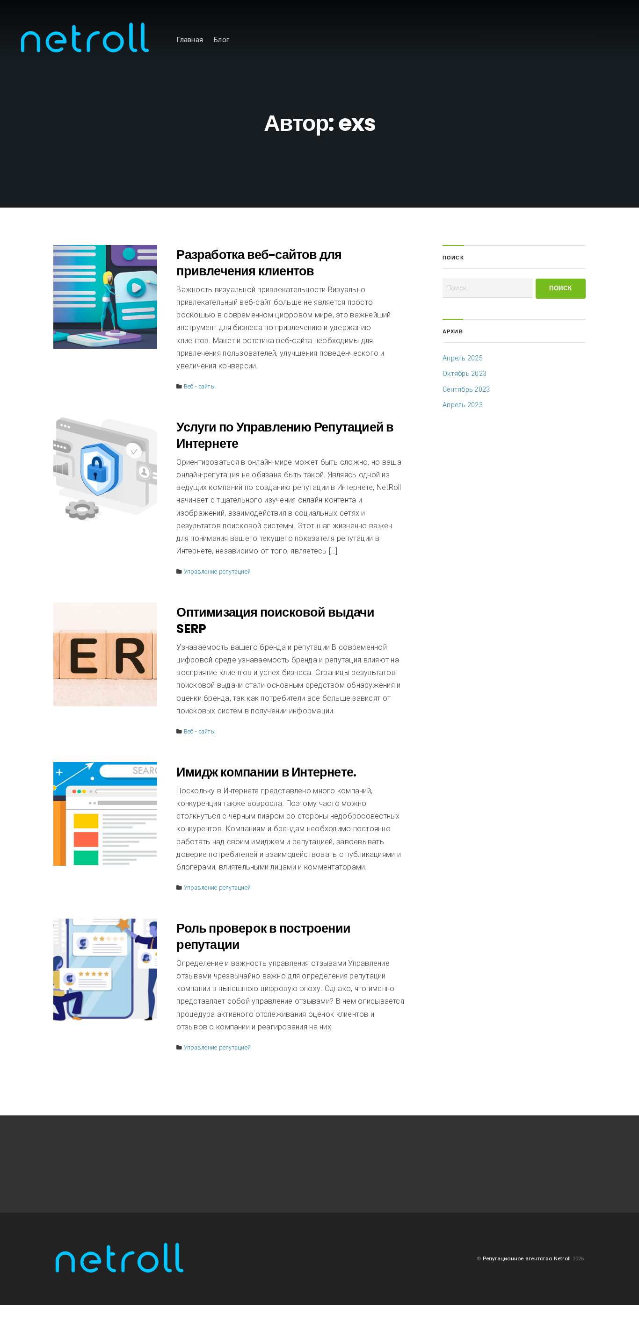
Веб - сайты (200, 386)
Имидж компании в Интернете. (266, 772)
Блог (221, 40)
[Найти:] (488, 288)
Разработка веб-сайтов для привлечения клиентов (258, 263)
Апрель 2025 (463, 358)
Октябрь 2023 (465, 373)
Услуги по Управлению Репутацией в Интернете (284, 435)
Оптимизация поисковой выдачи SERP (275, 620)
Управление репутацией (217, 571)
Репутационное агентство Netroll (527, 1258)
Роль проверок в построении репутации (263, 936)
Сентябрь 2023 (466, 389)
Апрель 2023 (463, 405)
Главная (189, 40)
